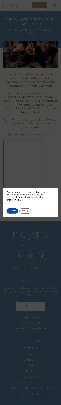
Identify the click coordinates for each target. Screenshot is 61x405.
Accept (12, 211)
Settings (25, 211)
